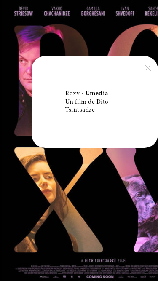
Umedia (97, 93)
